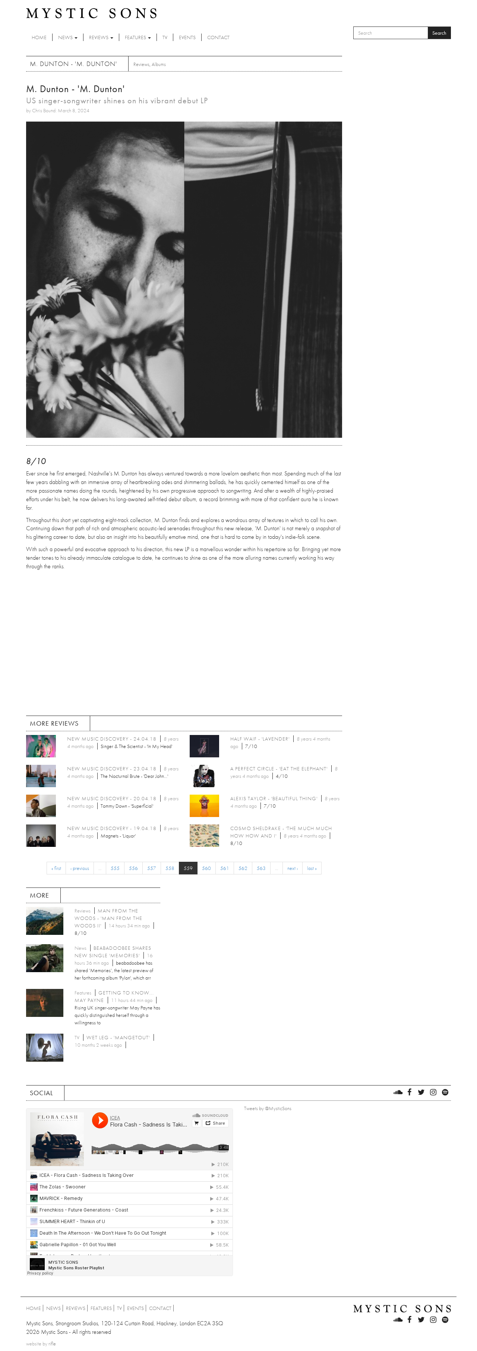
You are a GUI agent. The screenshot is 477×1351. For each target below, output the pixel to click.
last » (312, 868)
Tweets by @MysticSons (267, 1108)
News (66, 37)
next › (292, 868)
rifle (52, 1343)
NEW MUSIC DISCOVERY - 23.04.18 (112, 768)
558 (169, 868)
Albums (159, 64)
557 (151, 868)
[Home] (91, 12)
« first (56, 868)
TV (164, 37)
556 (133, 868)
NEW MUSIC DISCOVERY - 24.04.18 (112, 738)
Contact (218, 37)
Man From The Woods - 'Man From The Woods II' (108, 918)
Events (187, 37)
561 (224, 868)
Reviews (99, 37)
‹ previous (79, 868)
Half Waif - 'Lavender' (260, 738)
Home (39, 37)
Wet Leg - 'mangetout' (118, 1037)
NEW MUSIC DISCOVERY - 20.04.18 (112, 798)
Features (136, 37)
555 (115, 868)
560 (206, 868)
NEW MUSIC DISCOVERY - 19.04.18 (112, 828)
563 (261, 868)
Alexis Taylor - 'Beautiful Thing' (274, 798)
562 (242, 868)
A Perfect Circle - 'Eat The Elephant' (279, 768)
